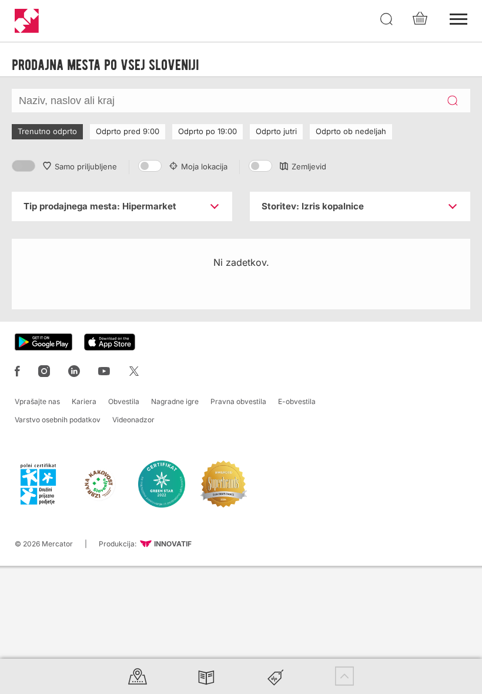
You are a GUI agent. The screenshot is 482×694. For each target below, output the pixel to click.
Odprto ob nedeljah (351, 131)
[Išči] (386, 19)
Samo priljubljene (86, 166)
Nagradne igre (175, 401)
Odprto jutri (276, 131)
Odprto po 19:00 (207, 131)
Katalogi (206, 676)
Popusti (275, 676)
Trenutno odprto (47, 131)
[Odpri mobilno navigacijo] (458, 17)
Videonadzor (133, 419)
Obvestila (123, 401)
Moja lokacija (204, 166)
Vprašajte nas (37, 401)
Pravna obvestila (238, 401)
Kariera (84, 401)
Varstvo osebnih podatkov (58, 419)
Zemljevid (309, 166)
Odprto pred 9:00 (127, 131)
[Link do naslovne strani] (27, 21)
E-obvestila (297, 401)
